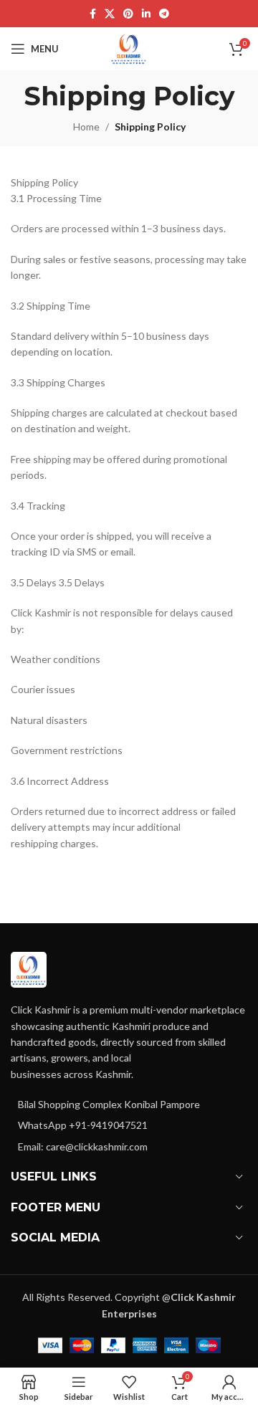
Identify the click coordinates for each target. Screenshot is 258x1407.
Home (86, 126)
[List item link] (129, 1125)
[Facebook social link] (92, 14)
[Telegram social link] (164, 14)
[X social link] (109, 14)
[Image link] (29, 969)
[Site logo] (129, 48)
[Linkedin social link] (146, 14)
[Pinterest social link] (128, 14)
